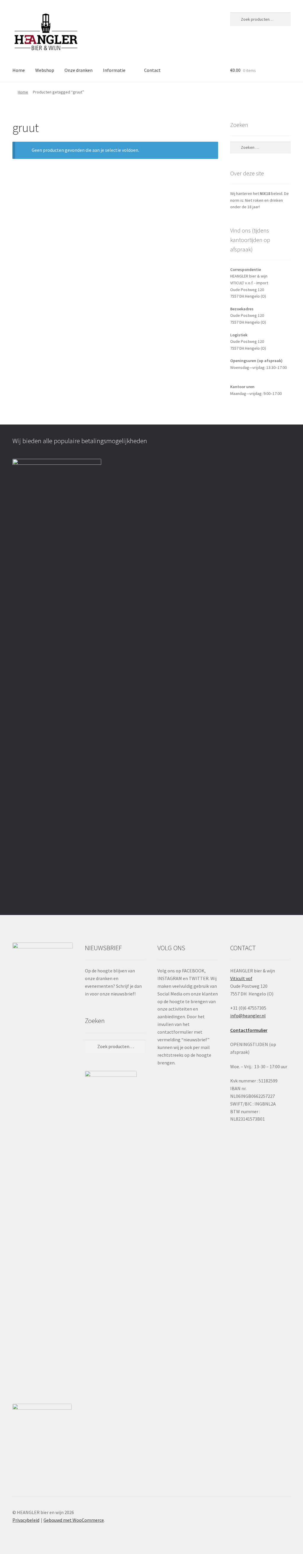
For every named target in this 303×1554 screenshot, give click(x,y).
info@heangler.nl (248, 1016)
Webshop (44, 70)
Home (18, 70)
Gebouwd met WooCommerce (73, 1520)
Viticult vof (241, 978)
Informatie (114, 70)
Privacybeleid (25, 1520)
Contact (152, 70)
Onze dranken (79, 70)
